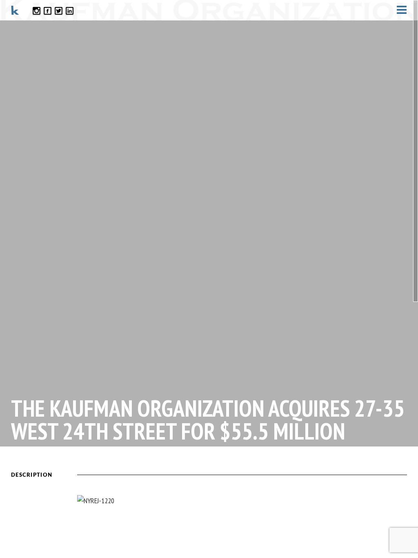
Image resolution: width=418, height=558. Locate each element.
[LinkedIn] (69, 10)
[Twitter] (58, 10)
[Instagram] (36, 10)
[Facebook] (47, 10)
